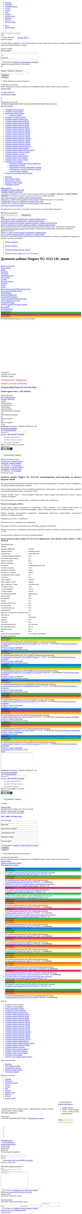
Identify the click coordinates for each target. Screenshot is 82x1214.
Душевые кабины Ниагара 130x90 (17, 1037)
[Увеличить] (18, 318)
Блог (7, 12)
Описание (4, 297)
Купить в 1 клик (7, 647)
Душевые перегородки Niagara (16, 1051)
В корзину (14, 428)
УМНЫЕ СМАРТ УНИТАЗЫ (12, 192)
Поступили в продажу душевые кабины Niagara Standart (21, 198)
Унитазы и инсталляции (14, 1055)
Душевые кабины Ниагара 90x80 (17, 1016)
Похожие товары (7, 304)
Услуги (7, 8)
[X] (11, 449)
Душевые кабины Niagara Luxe (16, 1012)
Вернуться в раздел (8, 289)
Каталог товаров (7, 106)
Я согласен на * (21, 1190)
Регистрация (9, 27)
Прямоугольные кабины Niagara (17, 1049)
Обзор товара (6, 291)
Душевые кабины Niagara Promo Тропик (19, 1043)
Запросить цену (20, 1210)
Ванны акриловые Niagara (14, 1008)
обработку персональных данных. (25, 62)
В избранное (5, 649)
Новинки (8, 177)
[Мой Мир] (8, 449)
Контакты (8, 4)
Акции (7, 10)
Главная (8, 3)
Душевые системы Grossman (15, 1010)
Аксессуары (5, 301)
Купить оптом (10, 22)
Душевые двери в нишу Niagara (16, 1053)
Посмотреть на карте (36, 1118)
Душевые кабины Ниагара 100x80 (17, 1024)
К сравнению (18, 647)
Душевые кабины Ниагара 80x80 (17, 1020)
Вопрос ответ (10, 16)
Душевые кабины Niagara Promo (17, 1041)
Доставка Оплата (11, 6)
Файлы (3, 309)
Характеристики (7, 299)
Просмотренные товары (9, 865)
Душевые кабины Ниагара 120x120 (18, 1039)
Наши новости (6, 188)
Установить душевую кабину (11, 469)
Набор (3, 293)
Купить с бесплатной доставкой (12, 434)
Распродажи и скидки (13, 181)
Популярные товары (12, 179)
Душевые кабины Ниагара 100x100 (18, 1032)
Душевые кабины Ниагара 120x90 (17, 1035)
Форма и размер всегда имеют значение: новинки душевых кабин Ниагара (28, 225)
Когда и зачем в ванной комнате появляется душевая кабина (23, 234)
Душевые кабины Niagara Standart (17, 1045)
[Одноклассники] (5, 449)
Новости (8, 18)
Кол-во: (4, 432)
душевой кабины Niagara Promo (12, 229)
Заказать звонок (23, 37)
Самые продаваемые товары (11, 863)
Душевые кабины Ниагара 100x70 (17, 1022)
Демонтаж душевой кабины (11, 463)
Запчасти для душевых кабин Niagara (18, 1057)
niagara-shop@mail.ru (8, 94)
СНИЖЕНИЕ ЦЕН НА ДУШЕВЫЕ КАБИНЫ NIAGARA (22, 202)
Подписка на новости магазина (12, 205)
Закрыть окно (6, 88)
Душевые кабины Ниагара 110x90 (17, 1030)
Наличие (4, 307)
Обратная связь (6, 1140)
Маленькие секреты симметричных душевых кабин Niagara (22, 221)
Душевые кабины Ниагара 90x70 (17, 1014)
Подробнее (5, 645)
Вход (7, 25)
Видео (3, 311)
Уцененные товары (12, 184)
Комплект (4, 295)
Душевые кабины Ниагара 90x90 (17, 1018)
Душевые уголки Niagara (14, 1007)
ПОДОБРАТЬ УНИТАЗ (12, 455)
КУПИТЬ (13, 430)
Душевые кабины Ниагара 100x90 (17, 1026)
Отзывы (8, 14)
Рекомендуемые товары (13, 182)
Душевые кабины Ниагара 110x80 (17, 1028)
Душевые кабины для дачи (15, 1047)
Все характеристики (8, 397)
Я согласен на (21, 62)
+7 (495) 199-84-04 (7, 1142)
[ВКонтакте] (2, 449)
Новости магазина (10, 213)
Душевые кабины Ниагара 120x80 (17, 1034)
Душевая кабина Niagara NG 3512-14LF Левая (19, 387)
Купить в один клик (24, 1192)
